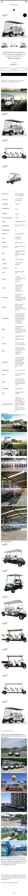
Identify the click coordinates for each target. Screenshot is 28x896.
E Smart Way (14, 4)
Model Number (13, 62)
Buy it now (14, 74)
